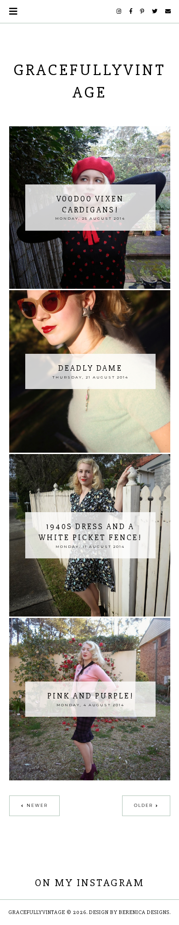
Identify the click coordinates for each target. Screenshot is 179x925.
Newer (37, 805)
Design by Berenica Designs (129, 912)
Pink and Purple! (90, 696)
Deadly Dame (90, 368)
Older (143, 805)
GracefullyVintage (36, 912)
